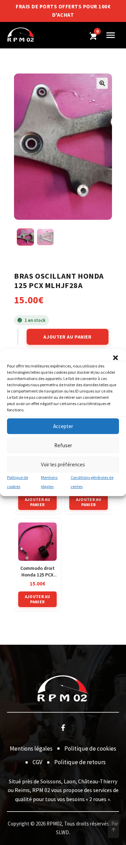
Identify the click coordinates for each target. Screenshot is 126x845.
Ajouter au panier (67, 337)
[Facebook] (63, 727)
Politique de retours (80, 762)
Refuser (63, 445)
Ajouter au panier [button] (37, 502)
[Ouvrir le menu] (110, 35)
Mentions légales (31, 748)
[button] (115, 357)
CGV (37, 762)
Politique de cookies (90, 748)
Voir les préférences (63, 464)
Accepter (63, 426)
